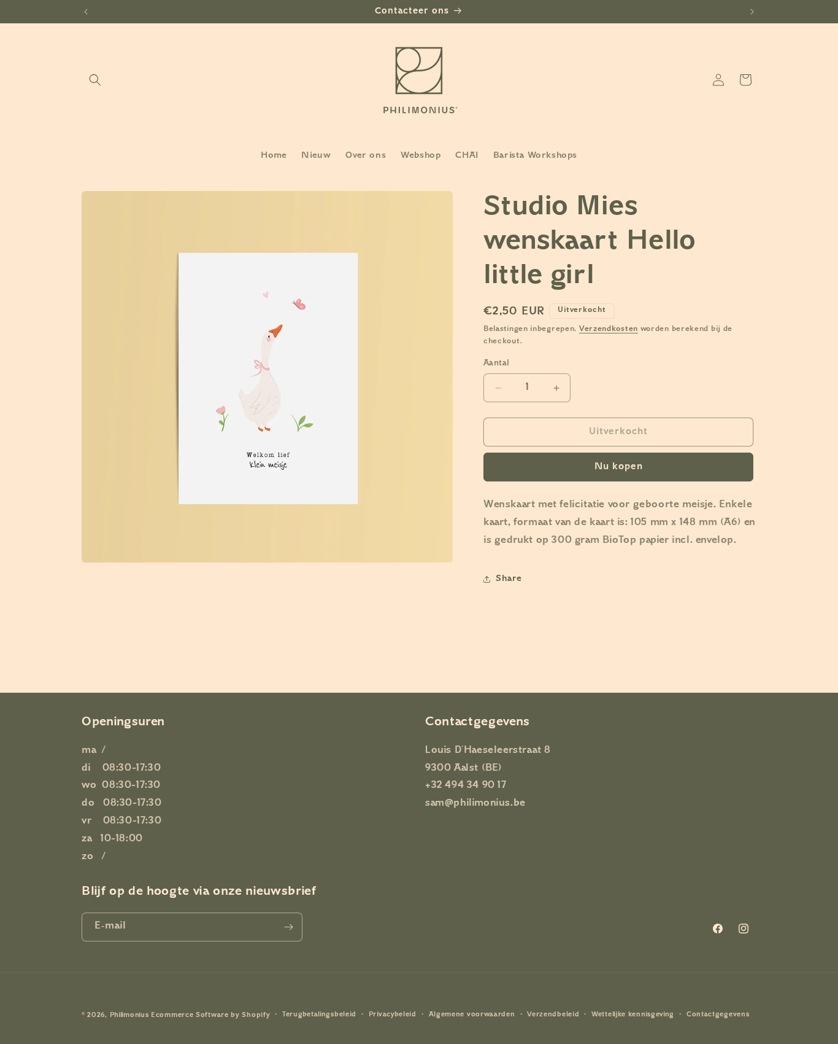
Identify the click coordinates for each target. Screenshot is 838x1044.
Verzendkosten (608, 329)
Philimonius (129, 1015)
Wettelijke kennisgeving (632, 1014)
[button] (95, 79)
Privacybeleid (393, 1014)
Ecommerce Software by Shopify (210, 1015)
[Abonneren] (288, 927)
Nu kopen (618, 467)
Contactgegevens (718, 1014)
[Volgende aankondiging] (752, 11)
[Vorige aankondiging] (85, 11)
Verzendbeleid (553, 1014)
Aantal (496, 363)
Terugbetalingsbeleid (319, 1014)
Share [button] (509, 579)
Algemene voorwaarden (472, 1014)
